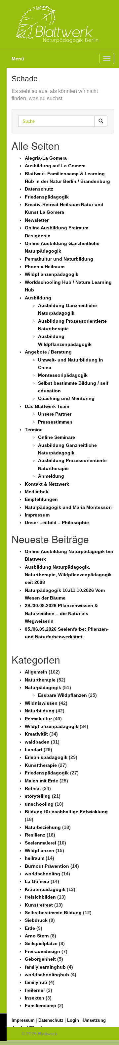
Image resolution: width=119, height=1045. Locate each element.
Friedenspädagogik (47, 197)
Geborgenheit (40, 959)
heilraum (34, 858)
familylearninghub (45, 967)
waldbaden (37, 742)
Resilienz (35, 835)
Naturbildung (40, 710)
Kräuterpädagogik (45, 889)
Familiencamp (40, 1005)
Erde (30, 928)
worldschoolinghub (47, 974)
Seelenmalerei (40, 842)
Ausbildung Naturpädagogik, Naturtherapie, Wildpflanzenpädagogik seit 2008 (68, 574)
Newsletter (37, 220)
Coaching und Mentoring (66, 398)
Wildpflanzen (39, 850)
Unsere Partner (54, 414)
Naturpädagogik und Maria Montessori (68, 507)
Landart (33, 749)
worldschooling (42, 873)
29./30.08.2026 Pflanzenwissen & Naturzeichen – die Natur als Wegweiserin (61, 613)
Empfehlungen (41, 499)
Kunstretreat (39, 905)
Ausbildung (38, 297)
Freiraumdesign (42, 951)
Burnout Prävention (47, 866)
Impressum (37, 515)
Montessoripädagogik (63, 375)
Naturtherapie (40, 680)
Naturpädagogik (43, 687)
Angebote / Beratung (48, 352)
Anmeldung (51, 476)
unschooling (39, 804)
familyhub (36, 982)
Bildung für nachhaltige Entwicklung (66, 811)
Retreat (33, 788)
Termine (34, 429)
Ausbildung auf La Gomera (55, 165)
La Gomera (37, 881)
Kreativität (36, 734)
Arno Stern (37, 935)
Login (73, 1020)
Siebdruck (36, 920)
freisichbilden (40, 897)
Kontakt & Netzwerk (47, 484)
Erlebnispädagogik (46, 757)
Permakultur (38, 718)
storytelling (38, 796)
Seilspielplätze (41, 943)
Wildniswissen (41, 703)
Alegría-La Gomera (46, 158)
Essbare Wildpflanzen (62, 695)
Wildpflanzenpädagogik (51, 274)
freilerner (35, 990)
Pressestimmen (55, 422)
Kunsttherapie (41, 765)
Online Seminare (56, 437)
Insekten (34, 998)
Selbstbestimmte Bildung (53, 912)
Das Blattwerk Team (47, 406)
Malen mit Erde (41, 780)
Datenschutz (39, 189)
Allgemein (36, 672)
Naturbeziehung (43, 827)
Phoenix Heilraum (44, 266)
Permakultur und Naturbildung (59, 259)
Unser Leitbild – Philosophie (57, 522)
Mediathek (36, 491)
